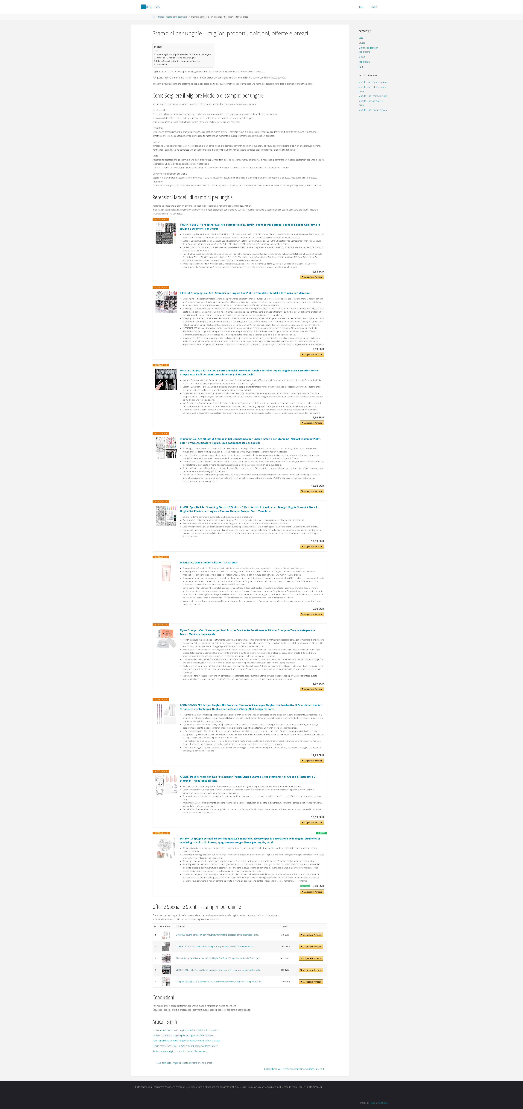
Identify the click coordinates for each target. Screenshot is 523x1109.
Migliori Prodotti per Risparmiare (172, 17)
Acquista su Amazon (313, 277)
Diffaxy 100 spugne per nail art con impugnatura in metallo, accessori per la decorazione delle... (217, 935)
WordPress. (382, 1103)
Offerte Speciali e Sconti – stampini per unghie (178, 61)
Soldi (360, 66)
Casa (360, 37)
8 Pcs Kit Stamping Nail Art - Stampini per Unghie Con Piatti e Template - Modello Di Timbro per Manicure (245, 293)
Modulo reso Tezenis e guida (372, 109)
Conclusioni (161, 64)
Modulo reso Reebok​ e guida (372, 82)
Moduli (361, 56)
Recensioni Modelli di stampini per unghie (176, 57)
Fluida (372, 1103)
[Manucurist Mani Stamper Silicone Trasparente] (166, 571)
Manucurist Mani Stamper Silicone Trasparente (208, 562)
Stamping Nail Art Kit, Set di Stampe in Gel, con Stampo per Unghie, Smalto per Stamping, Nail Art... (219, 981)
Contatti (374, 6)
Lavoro (361, 42)
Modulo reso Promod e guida (372, 95)
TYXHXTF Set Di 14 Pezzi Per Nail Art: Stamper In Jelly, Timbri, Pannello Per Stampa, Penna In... (216, 946)
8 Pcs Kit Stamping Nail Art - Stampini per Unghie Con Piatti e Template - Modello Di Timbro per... (218, 958)
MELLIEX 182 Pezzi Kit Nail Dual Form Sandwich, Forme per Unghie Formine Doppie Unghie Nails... (218, 970)
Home (361, 6)
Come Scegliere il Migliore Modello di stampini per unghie (183, 54)
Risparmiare (364, 61)
